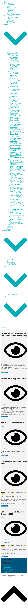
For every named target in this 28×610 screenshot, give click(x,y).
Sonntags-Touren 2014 (16, 174)
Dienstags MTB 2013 (16, 190)
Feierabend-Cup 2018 (16, 124)
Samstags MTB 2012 (16, 203)
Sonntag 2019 (14, 113)
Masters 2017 (13, 141)
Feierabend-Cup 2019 (16, 111)
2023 (8, 71)
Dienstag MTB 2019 (15, 115)
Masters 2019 (13, 114)
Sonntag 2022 (14, 82)
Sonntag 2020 (14, 100)
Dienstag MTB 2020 (15, 103)
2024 (8, 62)
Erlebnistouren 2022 (15, 81)
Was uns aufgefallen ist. (13, 14)
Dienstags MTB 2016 (16, 152)
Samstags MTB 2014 (16, 180)
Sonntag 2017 (14, 139)
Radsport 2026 (8, 16)
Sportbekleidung (11, 264)
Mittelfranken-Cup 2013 (16, 195)
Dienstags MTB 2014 (16, 177)
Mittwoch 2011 (14, 212)
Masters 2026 (10, 20)
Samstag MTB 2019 (15, 118)
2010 (8, 216)
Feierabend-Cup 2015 (16, 169)
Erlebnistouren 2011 (15, 208)
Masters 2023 (13, 75)
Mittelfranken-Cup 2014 (16, 183)
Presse (9, 229)
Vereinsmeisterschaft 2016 (17, 157)
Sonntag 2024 (14, 65)
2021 (8, 88)
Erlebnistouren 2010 (15, 217)
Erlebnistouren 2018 (15, 122)
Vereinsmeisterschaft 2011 (17, 215)
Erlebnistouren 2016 (15, 148)
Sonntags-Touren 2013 (16, 188)
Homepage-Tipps (11, 263)
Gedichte (9, 13)
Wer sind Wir (7, 3)
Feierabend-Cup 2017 (16, 138)
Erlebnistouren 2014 (15, 173)
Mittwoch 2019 (14, 117)
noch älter (9, 226)
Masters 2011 (13, 210)
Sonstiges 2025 (14, 61)
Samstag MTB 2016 (15, 155)
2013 (8, 185)
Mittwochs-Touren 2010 (16, 219)
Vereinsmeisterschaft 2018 (17, 132)
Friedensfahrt (7, 542)
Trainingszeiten (11, 4)
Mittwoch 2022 (14, 85)
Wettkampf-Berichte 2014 (17, 181)
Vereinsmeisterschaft (12, 53)
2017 (8, 135)
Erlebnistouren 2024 (15, 64)
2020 (8, 97)
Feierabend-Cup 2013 (16, 197)
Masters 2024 (13, 67)
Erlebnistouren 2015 (15, 160)
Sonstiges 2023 (14, 78)
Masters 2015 (13, 163)
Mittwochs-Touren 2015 (16, 166)
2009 (8, 220)
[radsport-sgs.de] (3, 327)
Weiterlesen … (4, 372)
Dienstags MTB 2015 (16, 164)
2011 (8, 206)
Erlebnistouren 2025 (15, 55)
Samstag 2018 (14, 134)
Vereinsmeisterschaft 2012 (17, 205)
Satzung (9, 6)
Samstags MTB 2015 (16, 167)
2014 (8, 171)
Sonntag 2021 (14, 90)
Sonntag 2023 (14, 74)
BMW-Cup (10, 227)
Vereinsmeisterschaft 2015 (17, 170)
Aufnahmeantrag (11, 7)
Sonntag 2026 (11, 18)
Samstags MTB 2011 (15, 213)
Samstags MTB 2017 (16, 143)
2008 (8, 224)
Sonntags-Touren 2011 (16, 209)
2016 (8, 146)
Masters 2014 (13, 176)
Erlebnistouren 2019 (15, 110)
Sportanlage (10, 262)
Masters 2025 (13, 58)
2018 (8, 121)
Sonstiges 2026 (11, 23)
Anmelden (10, 325)
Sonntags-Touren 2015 (16, 162)
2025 (8, 54)
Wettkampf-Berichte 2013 (17, 194)
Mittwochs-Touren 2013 (16, 191)
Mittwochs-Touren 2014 (16, 178)
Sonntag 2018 (14, 125)
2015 (8, 159)
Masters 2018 (13, 127)
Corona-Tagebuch (15, 107)
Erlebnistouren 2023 (15, 72)
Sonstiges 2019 (14, 120)
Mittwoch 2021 (14, 93)
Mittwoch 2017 (14, 142)
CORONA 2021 (14, 96)
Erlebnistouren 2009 (15, 222)
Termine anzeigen (12, 294)
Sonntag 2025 (14, 57)
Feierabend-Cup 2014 (16, 184)
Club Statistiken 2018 (16, 129)
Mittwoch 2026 (11, 21)
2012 (8, 198)
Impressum (7, 565)
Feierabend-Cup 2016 (16, 149)
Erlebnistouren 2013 (15, 187)
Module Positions (8, 569)
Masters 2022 (13, 83)
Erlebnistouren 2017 (15, 136)
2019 (8, 108)
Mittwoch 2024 (14, 68)
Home (5, 2)
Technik (9, 260)
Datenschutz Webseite (7, 567)
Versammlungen (11, 10)
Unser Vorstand (11, 9)
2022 (8, 79)
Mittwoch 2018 (14, 128)
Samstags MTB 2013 (16, 192)
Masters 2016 (13, 156)
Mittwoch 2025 (14, 60)
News (8, 11)
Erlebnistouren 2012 (15, 199)
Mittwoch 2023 (14, 76)
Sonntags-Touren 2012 (16, 201)
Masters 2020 (13, 101)
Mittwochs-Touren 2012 (16, 202)
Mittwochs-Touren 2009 (16, 223)
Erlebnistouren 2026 (12, 17)
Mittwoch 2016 (14, 153)
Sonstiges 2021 (14, 86)
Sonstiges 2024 (14, 69)
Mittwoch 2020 (14, 104)
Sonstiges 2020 (14, 106)
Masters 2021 (13, 92)
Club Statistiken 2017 (16, 145)
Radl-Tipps (10, 259)
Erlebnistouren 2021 (15, 89)
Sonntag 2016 (14, 150)
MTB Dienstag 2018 (15, 131)
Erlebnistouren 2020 (15, 99)
